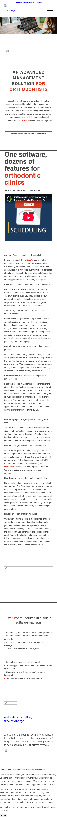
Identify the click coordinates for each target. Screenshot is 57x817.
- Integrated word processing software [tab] (25, 445)
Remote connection (24, 2)
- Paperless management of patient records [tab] (25, 377)
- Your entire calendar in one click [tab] (22, 255)
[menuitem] (24, 2)
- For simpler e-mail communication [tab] (25, 478)
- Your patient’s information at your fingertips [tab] (27, 284)
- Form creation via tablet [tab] (20, 513)
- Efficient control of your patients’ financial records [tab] (24, 312)
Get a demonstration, (18, 717)
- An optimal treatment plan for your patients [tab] (26, 348)
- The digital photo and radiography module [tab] (26, 421)
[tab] (28, 190)
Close (3, 815)
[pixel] (23, 10)
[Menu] (48, 10)
